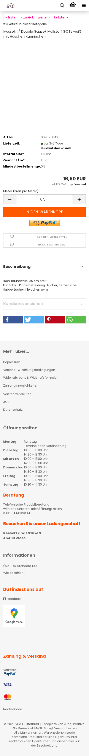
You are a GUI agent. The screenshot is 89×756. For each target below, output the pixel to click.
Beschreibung (17, 266)
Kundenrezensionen (23, 303)
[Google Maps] (44, 616)
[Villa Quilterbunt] (8, 5)
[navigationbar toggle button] (83, 5)
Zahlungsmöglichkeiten (20, 385)
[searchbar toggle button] (62, 5)
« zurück (27, 17)
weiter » (44, 17)
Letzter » (61, 17)
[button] (13, 319)
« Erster (11, 17)
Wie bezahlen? (14, 573)
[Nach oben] (77, 749)
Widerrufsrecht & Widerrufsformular (30, 377)
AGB (6, 402)
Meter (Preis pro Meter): (21, 191)
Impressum (11, 362)
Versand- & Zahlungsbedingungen (29, 370)
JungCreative (74, 724)
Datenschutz (13, 409)
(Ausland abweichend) (56, 148)
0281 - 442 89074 (16, 513)
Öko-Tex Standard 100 (20, 566)
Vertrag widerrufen (17, 394)
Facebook (13, 599)
